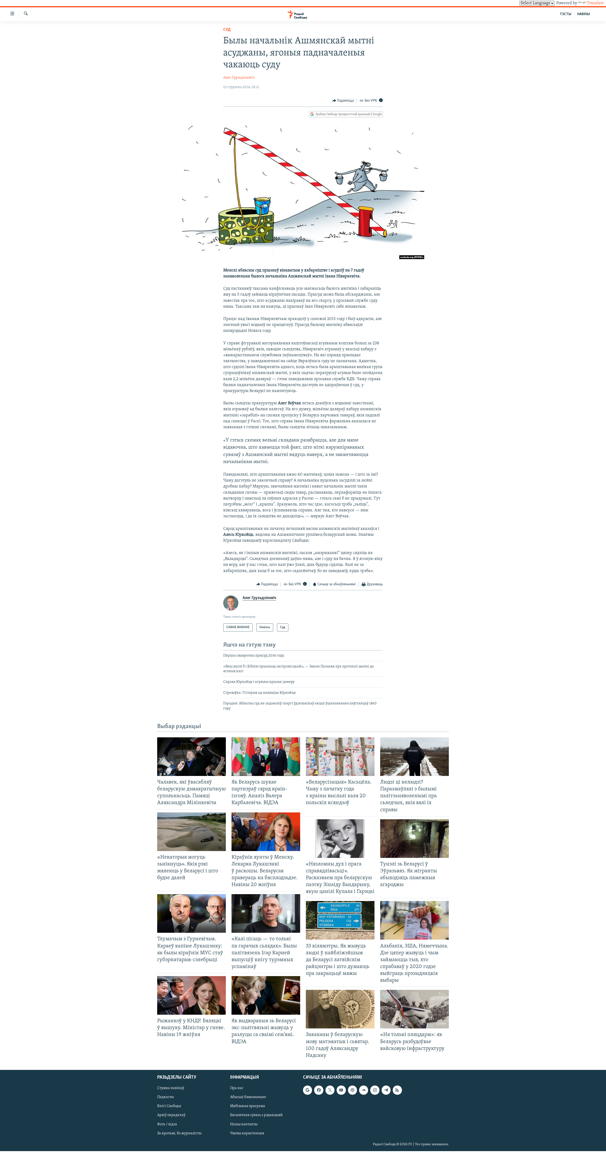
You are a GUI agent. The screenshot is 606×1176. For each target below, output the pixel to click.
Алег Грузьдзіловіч (239, 78)
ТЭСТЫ (565, 14)
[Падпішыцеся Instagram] (374, 1090)
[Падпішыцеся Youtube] (341, 1090)
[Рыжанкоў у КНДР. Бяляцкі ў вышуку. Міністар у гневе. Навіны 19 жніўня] (191, 995)
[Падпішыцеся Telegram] (386, 1090)
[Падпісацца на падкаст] (352, 1090)
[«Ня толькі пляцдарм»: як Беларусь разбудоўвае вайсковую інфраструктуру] (414, 1009)
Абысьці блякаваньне (248, 1097)
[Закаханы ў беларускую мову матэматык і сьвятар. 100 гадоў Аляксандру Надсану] (340, 1009)
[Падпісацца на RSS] (397, 1090)
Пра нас (236, 1088)
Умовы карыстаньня (247, 1133)
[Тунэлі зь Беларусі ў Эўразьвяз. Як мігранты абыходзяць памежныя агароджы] (414, 838)
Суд (227, 30)
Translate (595, 3)
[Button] (343, 101)
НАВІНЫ (583, 14)
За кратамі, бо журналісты (179, 1133)
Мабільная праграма (247, 1106)
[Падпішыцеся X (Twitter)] (329, 1090)
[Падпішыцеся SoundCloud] (363, 1090)
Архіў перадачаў (171, 1115)
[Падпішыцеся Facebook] (318, 1090)
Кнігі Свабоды (169, 1106)
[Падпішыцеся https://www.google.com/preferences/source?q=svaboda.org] (307, 1090)
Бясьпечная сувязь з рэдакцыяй (256, 1115)
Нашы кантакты (244, 1124)
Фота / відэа (167, 1124)
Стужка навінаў (170, 1088)
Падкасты (165, 1097)
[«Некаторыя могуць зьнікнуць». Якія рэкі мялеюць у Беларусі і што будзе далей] (191, 831)
